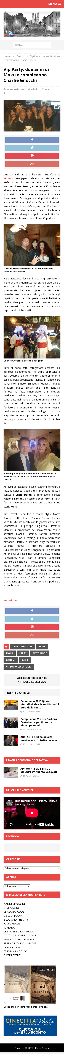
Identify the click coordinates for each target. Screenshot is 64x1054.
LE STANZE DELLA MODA (19, 931)
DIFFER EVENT (12, 955)
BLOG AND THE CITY (16, 919)
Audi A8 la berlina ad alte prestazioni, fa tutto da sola (38, 738)
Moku (9, 653)
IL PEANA (9, 927)
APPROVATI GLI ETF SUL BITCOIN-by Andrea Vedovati (38, 770)
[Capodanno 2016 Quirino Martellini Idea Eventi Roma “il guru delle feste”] (11, 708)
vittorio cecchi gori (18, 666)
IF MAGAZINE (11, 907)
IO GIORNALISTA (13, 923)
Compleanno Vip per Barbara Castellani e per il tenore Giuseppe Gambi (38, 722)
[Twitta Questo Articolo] (32, 148)
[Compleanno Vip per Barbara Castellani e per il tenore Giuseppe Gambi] (11, 726)
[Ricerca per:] (32, 44)
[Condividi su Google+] (32, 164)
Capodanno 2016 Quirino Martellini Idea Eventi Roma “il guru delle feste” (39, 704)
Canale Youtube (22, 790)
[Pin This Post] (32, 156)
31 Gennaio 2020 (15, 89)
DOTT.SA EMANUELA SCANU (21, 935)
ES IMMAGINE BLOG (16, 951)
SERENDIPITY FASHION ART (20, 943)
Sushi (25, 659)
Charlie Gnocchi (23, 646)
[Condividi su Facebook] (32, 140)
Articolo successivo (32, 681)
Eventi (48, 89)
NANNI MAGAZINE (14, 903)
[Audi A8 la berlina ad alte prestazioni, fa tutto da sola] (11, 744)
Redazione (10, 600)
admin (34, 89)
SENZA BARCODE (14, 911)
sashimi (10, 659)
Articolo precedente (32, 678)
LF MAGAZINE (12, 947)
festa (42, 646)
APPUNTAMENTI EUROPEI (19, 939)
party (22, 653)
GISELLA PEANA (13, 915)
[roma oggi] (32, 24)
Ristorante (40, 653)
